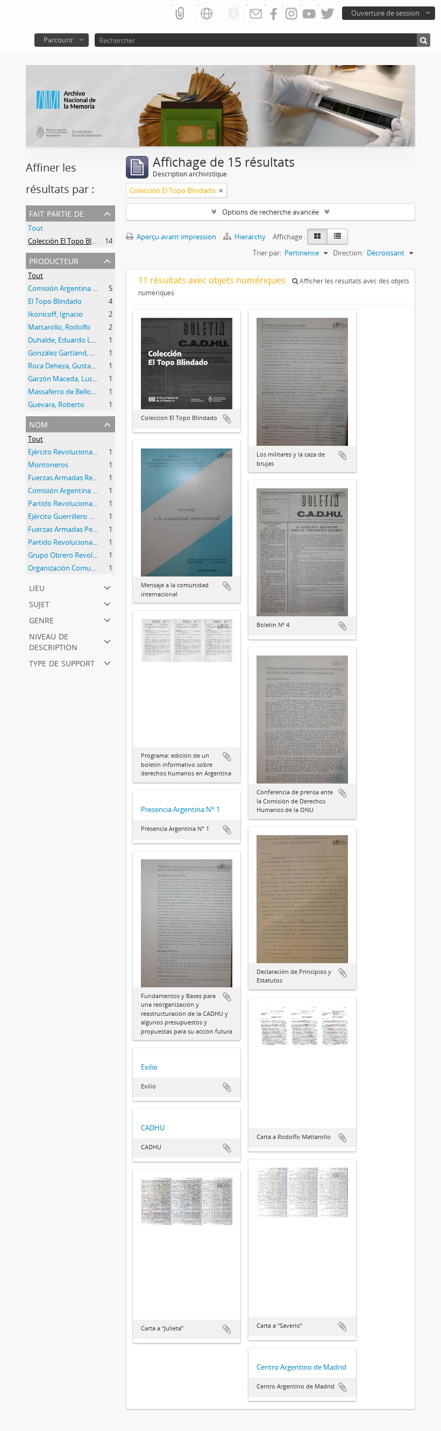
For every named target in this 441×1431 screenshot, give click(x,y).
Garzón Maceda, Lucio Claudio (76, 378)
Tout (35, 228)
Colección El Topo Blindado (71, 241)
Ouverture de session (385, 13)
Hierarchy (250, 236)
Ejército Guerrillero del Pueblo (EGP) (84, 516)
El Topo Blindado (55, 301)
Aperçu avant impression (175, 236)
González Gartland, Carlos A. (72, 353)
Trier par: (267, 253)
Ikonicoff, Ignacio (55, 314)
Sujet (39, 603)
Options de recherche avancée (270, 212)
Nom (38, 423)
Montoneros (48, 464)
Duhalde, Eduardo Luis (64, 340)
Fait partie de (56, 212)
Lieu (37, 587)
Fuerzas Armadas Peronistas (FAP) (82, 529)
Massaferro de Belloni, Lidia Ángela (83, 391)
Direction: (348, 253)
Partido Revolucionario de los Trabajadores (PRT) (105, 503)
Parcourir (58, 40)
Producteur (54, 260)
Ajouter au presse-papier (227, 419)
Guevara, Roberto (56, 404)
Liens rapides (233, 13)
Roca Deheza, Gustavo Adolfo (75, 366)
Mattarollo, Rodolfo (59, 327)
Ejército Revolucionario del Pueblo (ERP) (91, 452)
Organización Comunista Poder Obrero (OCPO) (102, 568)
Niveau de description (53, 640)
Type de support (62, 662)
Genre (41, 619)
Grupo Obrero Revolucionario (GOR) (85, 555)
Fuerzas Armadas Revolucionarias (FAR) (90, 477)
